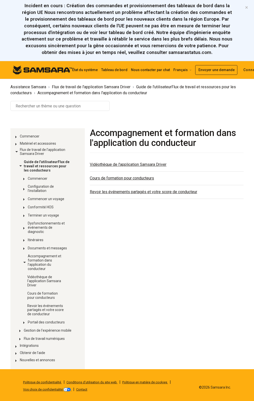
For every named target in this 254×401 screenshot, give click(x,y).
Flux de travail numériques (44, 339)
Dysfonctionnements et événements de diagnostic (46, 227)
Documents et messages (47, 248)
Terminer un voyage (43, 215)
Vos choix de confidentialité (43, 389)
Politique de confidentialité (42, 382)
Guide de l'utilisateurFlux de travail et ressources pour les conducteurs (46, 166)
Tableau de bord (114, 70)
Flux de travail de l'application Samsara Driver (91, 87)
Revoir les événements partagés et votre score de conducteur (45, 310)
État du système (85, 70)
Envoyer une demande (216, 70)
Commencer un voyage (46, 199)
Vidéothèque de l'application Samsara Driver (44, 281)
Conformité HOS (41, 207)
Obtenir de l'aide (32, 353)
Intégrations (29, 346)
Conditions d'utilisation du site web (92, 382)
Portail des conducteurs (46, 322)
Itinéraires (35, 240)
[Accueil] (42, 69)
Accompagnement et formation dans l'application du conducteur (92, 92)
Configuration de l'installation (41, 188)
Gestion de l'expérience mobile (47, 330)
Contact (81, 389)
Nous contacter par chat (150, 70)
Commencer (29, 136)
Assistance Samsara (28, 87)
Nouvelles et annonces (37, 360)
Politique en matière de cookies (145, 382)
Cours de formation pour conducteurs (42, 295)
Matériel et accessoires (38, 143)
